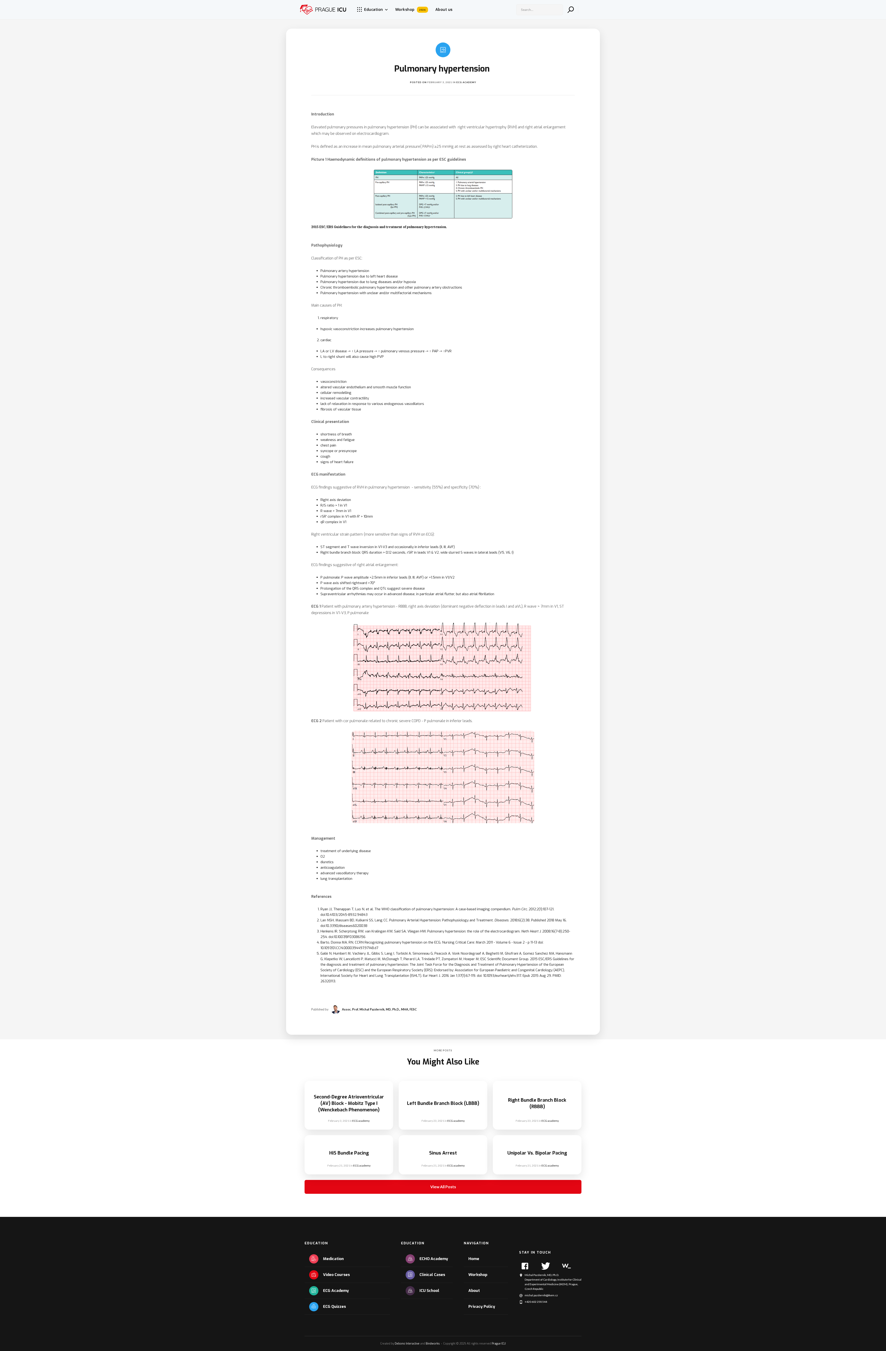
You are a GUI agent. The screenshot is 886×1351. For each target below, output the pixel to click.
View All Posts (443, 1186)
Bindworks (433, 1343)
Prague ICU (499, 1343)
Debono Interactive (407, 1343)
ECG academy (466, 82)
